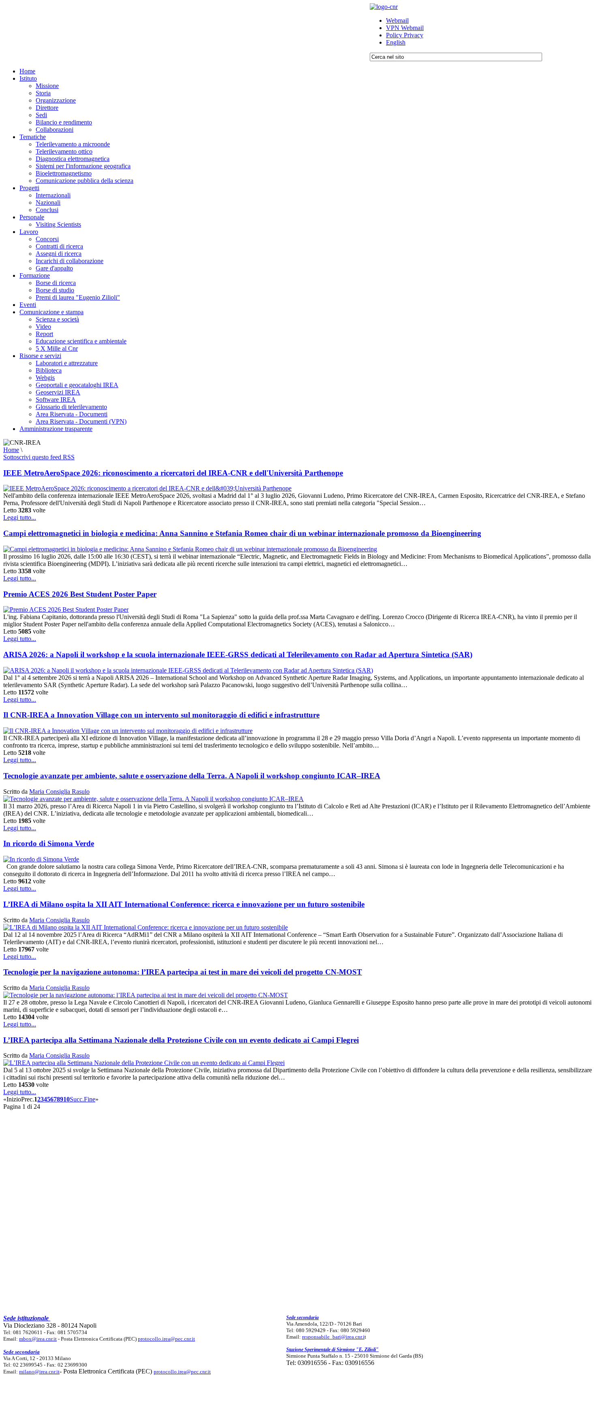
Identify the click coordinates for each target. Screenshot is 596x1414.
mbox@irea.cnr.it (38, 1339)
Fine (89, 1099)
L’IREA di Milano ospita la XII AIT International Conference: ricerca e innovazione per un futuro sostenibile (183, 904)
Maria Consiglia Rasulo (59, 791)
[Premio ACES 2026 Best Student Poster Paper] (66, 609)
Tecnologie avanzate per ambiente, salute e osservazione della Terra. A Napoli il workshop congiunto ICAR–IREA (191, 775)
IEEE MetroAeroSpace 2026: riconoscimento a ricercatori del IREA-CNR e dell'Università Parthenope (173, 473)
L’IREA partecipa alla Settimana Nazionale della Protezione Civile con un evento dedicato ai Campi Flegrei (181, 1040)
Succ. (77, 1099)
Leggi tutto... (19, 517)
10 (66, 1099)
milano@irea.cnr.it (39, 1372)
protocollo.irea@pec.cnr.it (166, 1339)
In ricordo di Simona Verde (48, 843)
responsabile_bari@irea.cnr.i (333, 1337)
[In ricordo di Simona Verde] (41, 859)
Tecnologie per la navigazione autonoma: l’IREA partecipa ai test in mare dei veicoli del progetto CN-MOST (182, 972)
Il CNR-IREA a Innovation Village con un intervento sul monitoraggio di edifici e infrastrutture (161, 715)
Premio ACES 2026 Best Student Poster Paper (80, 594)
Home (11, 449)
